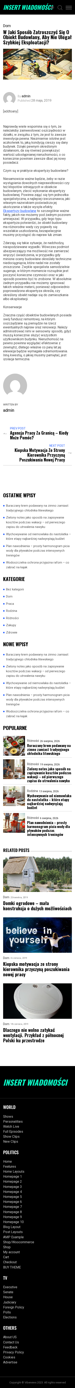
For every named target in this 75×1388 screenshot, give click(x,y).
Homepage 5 (12, 1197)
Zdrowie (11, 632)
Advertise (10, 1362)
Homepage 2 (12, 1181)
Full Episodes (13, 1132)
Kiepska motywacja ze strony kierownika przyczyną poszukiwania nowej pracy (40, 455)
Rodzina (11, 611)
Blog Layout (11, 1227)
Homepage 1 (12, 1176)
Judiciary (9, 1302)
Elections (10, 1317)
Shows (8, 1117)
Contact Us (11, 1342)
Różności (12, 618)
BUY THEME (12, 1267)
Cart (6, 1257)
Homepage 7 (12, 1207)
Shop (7, 1247)
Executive (10, 1287)
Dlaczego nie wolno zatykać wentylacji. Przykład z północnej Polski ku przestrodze (33, 1035)
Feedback (10, 1347)
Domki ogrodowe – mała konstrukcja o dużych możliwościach (37, 905)
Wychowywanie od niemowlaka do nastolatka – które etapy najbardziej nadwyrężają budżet (38, 536)
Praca (10, 604)
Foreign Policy (13, 1307)
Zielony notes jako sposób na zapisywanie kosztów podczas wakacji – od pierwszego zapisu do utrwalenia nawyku (35, 522)
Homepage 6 (12, 1202)
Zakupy (11, 625)
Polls (7, 1312)
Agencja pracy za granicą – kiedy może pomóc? (39, 435)
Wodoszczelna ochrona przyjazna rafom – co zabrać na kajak (37, 565)
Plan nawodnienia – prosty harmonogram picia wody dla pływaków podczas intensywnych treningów (38, 550)
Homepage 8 (12, 1212)
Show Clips (11, 1137)
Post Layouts (13, 1232)
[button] (69, 8)
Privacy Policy (13, 1352)
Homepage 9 (12, 1217)
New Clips (10, 1142)
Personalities (13, 1122)
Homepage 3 (12, 1187)
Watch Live (11, 1127)
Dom (7, 26)
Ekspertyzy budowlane (19, 211)
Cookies (9, 1357)
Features (9, 1167)
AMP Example (13, 1237)
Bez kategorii (15, 589)
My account (11, 1252)
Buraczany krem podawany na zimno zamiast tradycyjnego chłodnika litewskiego (37, 508)
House (8, 1297)
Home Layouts (13, 1172)
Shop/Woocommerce (18, 1242)
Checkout (10, 1262)
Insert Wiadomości (27, 7)
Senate (8, 1292)
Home (7, 1162)
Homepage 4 (12, 1192)
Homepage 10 (13, 1222)
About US (10, 1337)
